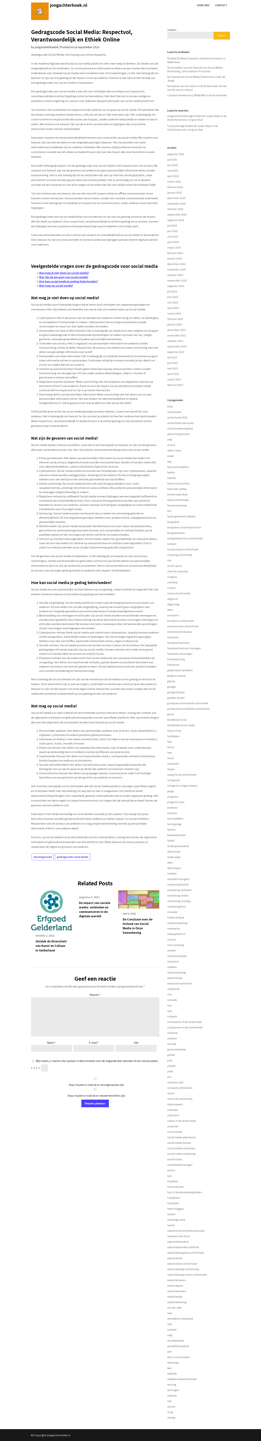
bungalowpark (176, 533)
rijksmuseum (175, 1104)
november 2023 (176, 335)
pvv (169, 1077)
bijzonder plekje (177, 489)
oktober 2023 (175, 341)
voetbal (171, 1329)
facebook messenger (179, 653)
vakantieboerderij (178, 1241)
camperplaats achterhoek (182, 549)
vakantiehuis (175, 1258)
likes (170, 862)
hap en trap (174, 730)
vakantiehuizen (176, 1280)
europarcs (173, 615)
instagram (173, 780)
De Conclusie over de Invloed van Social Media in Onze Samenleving (138, 926)
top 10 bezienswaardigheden (184, 1192)
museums (173, 961)
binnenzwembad (177, 494)
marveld (172, 912)
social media (174, 1131)
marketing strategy (179, 901)
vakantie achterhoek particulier (186, 1230)
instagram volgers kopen (182, 785)
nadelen (172, 967)
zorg (170, 1412)
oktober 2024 (175, 275)
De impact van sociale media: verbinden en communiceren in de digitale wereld (94, 909)
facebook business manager (184, 648)
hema (170, 747)
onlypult (172, 1016)
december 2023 (176, 330)
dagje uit (172, 599)
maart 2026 (174, 181)
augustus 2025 (175, 220)
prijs (170, 1060)
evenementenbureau (179, 631)
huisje (170, 769)
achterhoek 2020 (177, 417)
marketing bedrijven (179, 890)
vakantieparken (176, 1291)
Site (136, 1042)
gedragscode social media (72, 857)
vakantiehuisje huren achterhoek (187, 1274)
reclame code (175, 1082)
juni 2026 (172, 165)
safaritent (173, 1115)
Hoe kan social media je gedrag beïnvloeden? (68, 281)
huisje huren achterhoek (181, 774)
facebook (172, 637)
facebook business (178, 642)
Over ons (203, 5)
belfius (171, 472)
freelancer (173, 664)
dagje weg (173, 604)
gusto (170, 714)
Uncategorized (43, 857)
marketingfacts (176, 906)
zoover (171, 1406)
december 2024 (176, 264)
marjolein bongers (178, 879)
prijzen (171, 1066)
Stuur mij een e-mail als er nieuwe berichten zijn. (97, 1095)
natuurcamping (176, 972)
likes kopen (174, 868)
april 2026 (173, 176)
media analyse (175, 917)
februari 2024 (175, 319)
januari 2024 (174, 324)
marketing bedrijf (177, 884)
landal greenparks (178, 846)
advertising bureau (178, 434)
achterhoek (174, 412)
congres (172, 577)
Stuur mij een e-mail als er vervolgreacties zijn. (96, 1085)
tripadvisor (173, 1197)
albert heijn (174, 450)
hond (170, 758)
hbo (169, 741)
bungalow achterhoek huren (184, 527)
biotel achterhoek (178, 500)
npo (169, 1011)
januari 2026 (174, 192)
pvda (170, 1071)
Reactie (95, 994)
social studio (174, 1159)
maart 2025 (174, 247)
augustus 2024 (175, 286)
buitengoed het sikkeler (181, 516)
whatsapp (173, 1362)
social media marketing (181, 1153)
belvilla (171, 478)
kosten (171, 829)
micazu (171, 939)
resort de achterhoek (179, 1099)
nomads (172, 1000)
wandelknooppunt (178, 1346)
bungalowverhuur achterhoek (185, 538)
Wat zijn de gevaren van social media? (63, 277)
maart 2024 (174, 313)
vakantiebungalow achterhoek (185, 1252)
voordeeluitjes (175, 1340)
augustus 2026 (175, 154)
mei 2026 (172, 170)
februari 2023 (175, 385)
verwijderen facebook (180, 1318)
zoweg (171, 1417)
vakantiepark (175, 1285)
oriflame (172, 1033)
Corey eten (173, 126)
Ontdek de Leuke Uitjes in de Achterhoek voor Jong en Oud (197, 117)
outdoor (172, 1038)
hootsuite (173, 763)
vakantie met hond (178, 1236)
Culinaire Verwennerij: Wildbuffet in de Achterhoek (197, 95)
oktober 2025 (175, 209)
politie (171, 1055)
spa (169, 1175)
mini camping (175, 945)
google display (176, 692)
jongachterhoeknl (46, 47)
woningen (173, 1390)
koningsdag (174, 824)
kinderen (172, 807)
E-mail (94, 1042)
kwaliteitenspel (176, 835)
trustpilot (173, 1203)
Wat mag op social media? (56, 285)
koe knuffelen (175, 818)
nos (169, 1005)
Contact (221, 5)
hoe (169, 752)
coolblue (172, 582)
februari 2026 (175, 187)
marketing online (177, 895)
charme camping (177, 571)
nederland (173, 989)
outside (171, 1044)
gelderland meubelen (180, 670)
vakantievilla (174, 1296)
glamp (171, 681)
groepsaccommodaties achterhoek (188, 708)
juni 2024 (172, 297)
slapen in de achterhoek (181, 1120)
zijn (169, 1401)
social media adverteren (181, 1137)
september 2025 (177, 214)
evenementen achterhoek (182, 626)
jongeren (172, 796)
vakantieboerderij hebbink (183, 1247)
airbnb (171, 445)
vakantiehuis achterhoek (182, 1263)
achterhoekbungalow (180, 428)
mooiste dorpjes (177, 956)
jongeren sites (175, 802)
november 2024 (176, 269)
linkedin (172, 873)
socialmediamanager (180, 1164)
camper (171, 544)
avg (169, 461)
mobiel (171, 950)
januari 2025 (174, 258)
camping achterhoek (179, 555)
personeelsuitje (176, 1049)
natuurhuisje (174, 978)
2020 (170, 406)
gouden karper (176, 697)
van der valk (174, 1307)
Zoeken (171, 30)
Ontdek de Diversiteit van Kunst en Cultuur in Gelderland (51, 945)
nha (169, 994)
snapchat (172, 1126)
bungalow (173, 522)
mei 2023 (172, 368)
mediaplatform (176, 934)
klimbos (172, 813)
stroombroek (175, 1186)
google (171, 686)
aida (169, 439)
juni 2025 (172, 231)
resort (171, 1093)
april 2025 (173, 242)
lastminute (173, 851)
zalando (172, 1395)
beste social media (178, 483)
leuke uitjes (174, 857)
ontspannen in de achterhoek (185, 1027)
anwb (170, 456)
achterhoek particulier (180, 423)
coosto (171, 588)
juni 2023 (172, 363)
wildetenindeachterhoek (182, 1379)
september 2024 (177, 280)
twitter (171, 1214)
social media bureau (179, 1142)
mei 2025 (172, 236)
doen (170, 609)
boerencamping (177, 505)
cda (169, 560)
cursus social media (178, 593)
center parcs (174, 566)
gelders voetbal (176, 675)
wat (169, 1351)
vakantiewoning (177, 1302)
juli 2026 (172, 159)
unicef (171, 1225)
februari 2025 (175, 253)
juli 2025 (172, 225)
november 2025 (176, 203)
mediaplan (173, 928)
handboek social (177, 719)
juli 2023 (172, 357)
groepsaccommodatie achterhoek (187, 703)
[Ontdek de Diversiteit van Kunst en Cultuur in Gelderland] (51, 909)
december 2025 (176, 198)
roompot (172, 1110)
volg (169, 1335)
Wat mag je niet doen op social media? (64, 273)
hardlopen (173, 736)
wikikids (172, 1373)
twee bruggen (175, 1208)
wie (169, 1368)
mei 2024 (172, 302)
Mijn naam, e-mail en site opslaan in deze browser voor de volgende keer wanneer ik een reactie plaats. (97, 1060)
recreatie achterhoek (179, 1088)
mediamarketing (177, 923)
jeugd (170, 791)
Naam (51, 1042)
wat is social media (178, 1357)
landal (171, 840)
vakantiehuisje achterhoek (183, 1269)
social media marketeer (181, 1148)
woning (171, 1384)
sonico (171, 1170)
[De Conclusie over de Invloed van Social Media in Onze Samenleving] (138, 898)
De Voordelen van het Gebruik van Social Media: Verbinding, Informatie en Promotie (195, 69)
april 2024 (173, 308)
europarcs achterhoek (180, 620)
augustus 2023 (175, 352)
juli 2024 (172, 291)
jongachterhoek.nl (68, 5)
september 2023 (177, 346)
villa (169, 1324)
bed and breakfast (178, 467)
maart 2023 (174, 379)
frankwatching (176, 659)
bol (169, 511)
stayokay (172, 1181)
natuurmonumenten (179, 983)
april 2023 (173, 374)
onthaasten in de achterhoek (184, 1022)
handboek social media (181, 725)
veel (169, 1313)
